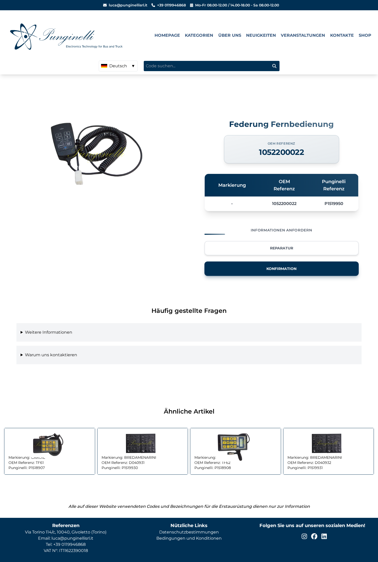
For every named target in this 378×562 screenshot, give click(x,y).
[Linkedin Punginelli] (324, 536)
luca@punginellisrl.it (128, 5)
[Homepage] (78, 35)
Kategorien (199, 35)
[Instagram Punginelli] (304, 536)
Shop (365, 35)
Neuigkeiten (261, 35)
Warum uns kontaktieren (51, 354)
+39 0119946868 (171, 5)
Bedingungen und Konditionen (189, 538)
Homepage (167, 35)
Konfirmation (281, 268)
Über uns (229, 35)
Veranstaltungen (303, 35)
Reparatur (281, 248)
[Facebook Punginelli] (314, 536)
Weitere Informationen (48, 332)
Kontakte (342, 35)
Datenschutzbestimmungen (189, 532)
